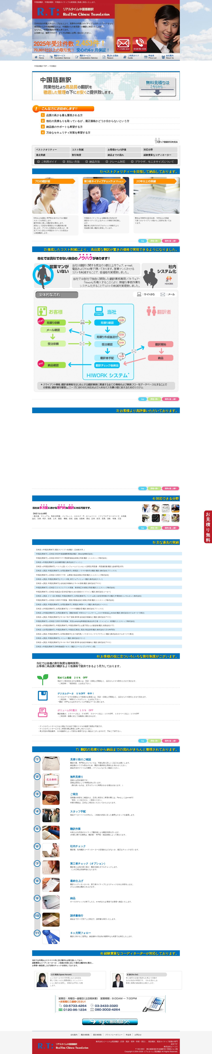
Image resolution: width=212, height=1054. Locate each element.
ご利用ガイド (49, 161)
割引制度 (76, 154)
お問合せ (138, 1034)
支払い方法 (73, 161)
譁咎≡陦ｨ (154, 240)
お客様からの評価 (117, 149)
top (142, 240)
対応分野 (148, 149)
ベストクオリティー (46, 149)
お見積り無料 (208, 527)
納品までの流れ (116, 154)
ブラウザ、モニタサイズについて (154, 161)
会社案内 (74, 1034)
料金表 (128, 1034)
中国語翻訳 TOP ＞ (41, 66)
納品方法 (94, 161)
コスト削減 (78, 149)
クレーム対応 (117, 161)
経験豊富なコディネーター (157, 154)
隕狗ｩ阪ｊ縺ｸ (170, 240)
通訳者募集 (97, 1034)
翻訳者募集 (85, 1034)
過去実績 (40, 154)
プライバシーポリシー (113, 1034)
